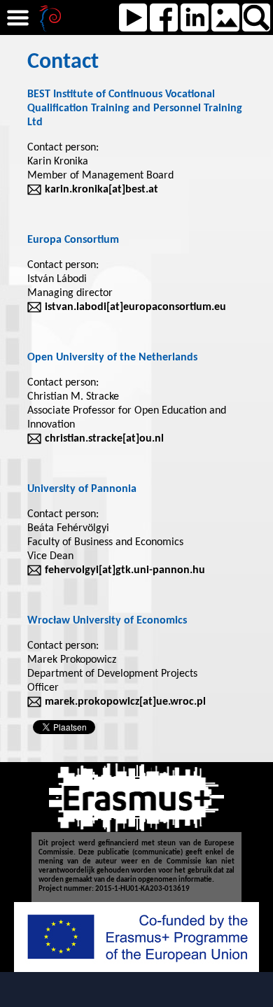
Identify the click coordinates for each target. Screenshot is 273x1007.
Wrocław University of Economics (107, 620)
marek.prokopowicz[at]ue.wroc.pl (125, 701)
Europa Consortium (73, 240)
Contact (63, 62)
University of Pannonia (81, 489)
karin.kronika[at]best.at (101, 189)
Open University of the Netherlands (112, 357)
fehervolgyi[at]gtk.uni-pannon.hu (125, 570)
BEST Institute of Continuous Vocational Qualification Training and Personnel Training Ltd (134, 108)
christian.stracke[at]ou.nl (104, 438)
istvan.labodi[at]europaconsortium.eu (135, 307)
